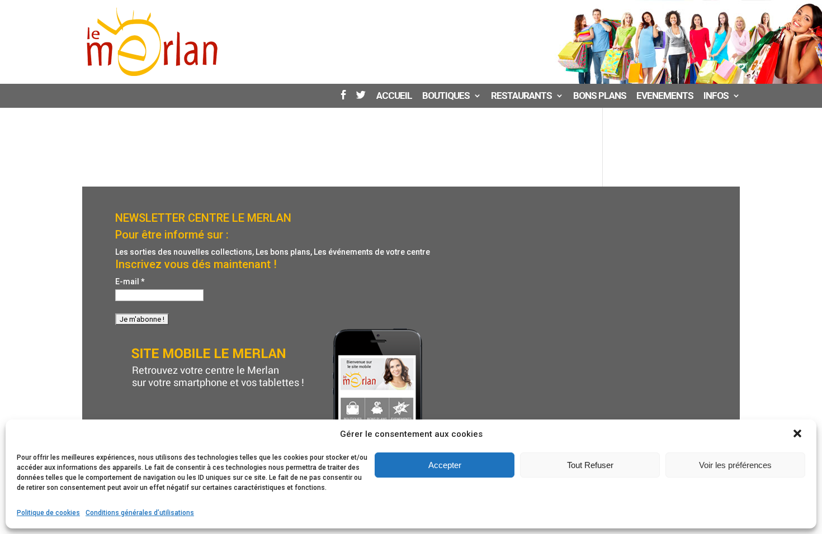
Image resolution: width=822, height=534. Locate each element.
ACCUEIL (394, 96)
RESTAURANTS (521, 96)
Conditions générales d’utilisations (140, 513)
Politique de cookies (48, 513)
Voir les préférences (735, 465)
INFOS (716, 96)
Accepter (444, 465)
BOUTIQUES (446, 96)
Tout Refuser (590, 465)
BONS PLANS (599, 96)
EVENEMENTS (664, 96)
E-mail (130, 281)
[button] (798, 434)
